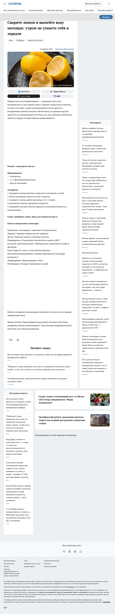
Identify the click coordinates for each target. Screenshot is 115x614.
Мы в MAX (89, 10)
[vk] (11, 340)
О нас (26, 561)
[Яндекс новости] (57, 91)
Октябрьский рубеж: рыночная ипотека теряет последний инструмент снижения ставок (37, 381)
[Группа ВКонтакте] (23, 91)
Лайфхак (20, 40)
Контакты (47, 563)
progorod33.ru (70, 587)
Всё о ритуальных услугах (14, 10)
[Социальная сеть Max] (57, 96)
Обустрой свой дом (55, 10)
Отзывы (6, 566)
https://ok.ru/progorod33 (65, 592)
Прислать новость (92, 3)
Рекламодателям (36, 10)
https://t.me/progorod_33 (81, 592)
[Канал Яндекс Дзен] (23, 96)
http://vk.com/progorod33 (47, 592)
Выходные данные (9, 561)
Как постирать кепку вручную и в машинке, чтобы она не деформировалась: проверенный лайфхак (39, 357)
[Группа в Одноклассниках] (69, 551)
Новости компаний (50, 566)
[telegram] (18, 340)
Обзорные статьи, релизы (32, 563)
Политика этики (9, 563)
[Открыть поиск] (109, 3)
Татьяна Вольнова (64, 49)
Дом (11, 40)
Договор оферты (29, 566)
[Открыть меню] (4, 3)
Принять (106, 17)
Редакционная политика (51, 561)
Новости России (35, 40)
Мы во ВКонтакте (74, 10)
